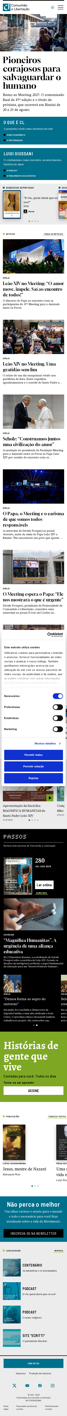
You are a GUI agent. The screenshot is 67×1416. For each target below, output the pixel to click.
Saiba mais (41, 893)
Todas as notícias (53, 234)
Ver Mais (58, 1250)
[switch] (58, 707)
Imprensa (21, 1373)
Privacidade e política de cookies (26, 1407)
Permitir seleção (33, 766)
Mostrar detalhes (45, 743)
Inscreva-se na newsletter (33, 1233)
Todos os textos (57, 1116)
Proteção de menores (40, 1373)
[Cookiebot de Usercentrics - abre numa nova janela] (48, 634)
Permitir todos (33, 754)
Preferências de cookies (51, 1407)
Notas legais (6, 1407)
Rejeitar (33, 778)
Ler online (44, 885)
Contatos (33, 1363)
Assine (33, 1090)
